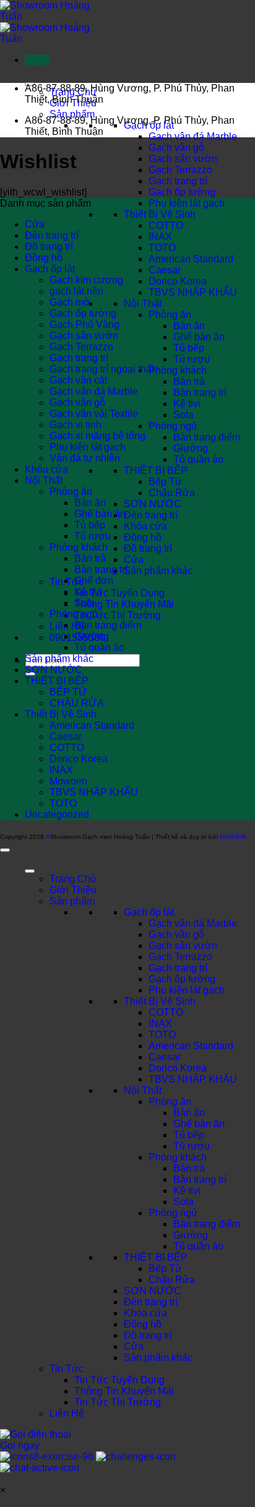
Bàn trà (189, 381)
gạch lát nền (76, 291)
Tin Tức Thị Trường (117, 615)
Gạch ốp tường (182, 192)
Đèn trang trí (151, 515)
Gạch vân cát (78, 380)
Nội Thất (143, 303)
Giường (190, 448)
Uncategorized (57, 814)
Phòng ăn (170, 314)
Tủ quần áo (198, 459)
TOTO (162, 248)
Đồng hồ (143, 537)
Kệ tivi (187, 403)
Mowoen (68, 781)
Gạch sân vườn (183, 158)
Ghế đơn (93, 580)
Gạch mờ (70, 302)
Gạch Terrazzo (180, 170)
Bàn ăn (189, 325)
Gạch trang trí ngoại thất (102, 369)
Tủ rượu (191, 359)
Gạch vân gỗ (176, 147)
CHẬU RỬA (77, 703)
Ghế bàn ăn (199, 337)
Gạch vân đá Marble (193, 136)
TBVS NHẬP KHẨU (193, 292)
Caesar (165, 270)
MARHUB (233, 836)
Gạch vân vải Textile (94, 413)
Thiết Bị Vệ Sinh (160, 214)
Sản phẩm (72, 114)
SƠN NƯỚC (152, 504)
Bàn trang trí (200, 392)
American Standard (191, 259)
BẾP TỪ (68, 692)
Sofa (183, 415)
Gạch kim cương (86, 280)
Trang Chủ (73, 879)
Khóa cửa (145, 526)
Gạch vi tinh (76, 424)
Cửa (134, 559)
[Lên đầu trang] (5, 850)
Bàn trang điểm (206, 437)
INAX (160, 236)
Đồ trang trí (148, 548)
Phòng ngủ (173, 426)
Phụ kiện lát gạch (187, 203)
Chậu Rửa (172, 492)
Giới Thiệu (73, 890)
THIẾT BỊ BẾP (156, 470)
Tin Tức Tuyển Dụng (119, 593)
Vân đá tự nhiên (85, 458)
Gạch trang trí (178, 181)
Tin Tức (67, 1368)
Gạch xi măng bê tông (97, 436)
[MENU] (30, 871)
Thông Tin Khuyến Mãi (124, 604)
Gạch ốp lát (50, 269)
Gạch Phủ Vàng (84, 324)
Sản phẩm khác (158, 570)
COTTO (166, 225)
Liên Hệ (67, 1413)
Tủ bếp (188, 348)
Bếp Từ (165, 481)
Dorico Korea (178, 281)
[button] (37, 59)
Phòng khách (178, 370)
